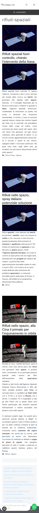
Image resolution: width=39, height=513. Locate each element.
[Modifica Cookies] (4, 509)
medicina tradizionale (27, 428)
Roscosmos (21, 387)
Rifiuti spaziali (8, 91)
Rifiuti (7, 285)
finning (4, 451)
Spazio (19, 155)
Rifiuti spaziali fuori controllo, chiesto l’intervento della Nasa (18, 57)
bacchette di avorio (11, 436)
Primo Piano (10, 155)
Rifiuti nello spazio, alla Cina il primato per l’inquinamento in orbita (19, 329)
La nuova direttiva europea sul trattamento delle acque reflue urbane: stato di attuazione (19, 484)
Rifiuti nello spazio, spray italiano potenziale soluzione (17, 199)
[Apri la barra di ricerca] (26, 4)
